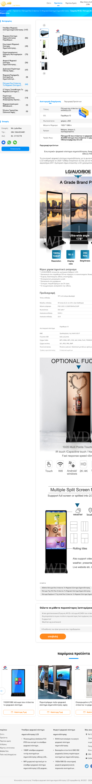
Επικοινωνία (15, 149)
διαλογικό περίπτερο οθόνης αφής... (15, 70)
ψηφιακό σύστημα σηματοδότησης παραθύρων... (15, 38)
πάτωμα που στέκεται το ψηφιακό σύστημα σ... (15, 84)
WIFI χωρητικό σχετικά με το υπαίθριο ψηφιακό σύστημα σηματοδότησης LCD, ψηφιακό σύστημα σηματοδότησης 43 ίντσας (35, 765)
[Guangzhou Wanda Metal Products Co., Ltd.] (10, 4)
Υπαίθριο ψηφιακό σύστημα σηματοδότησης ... (15, 30)
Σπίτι (2, 734)
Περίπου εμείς (5, 741)
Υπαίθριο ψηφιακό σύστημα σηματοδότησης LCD (33, 732)
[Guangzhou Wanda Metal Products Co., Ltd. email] (3, 142)
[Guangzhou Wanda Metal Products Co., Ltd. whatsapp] (9, 142)
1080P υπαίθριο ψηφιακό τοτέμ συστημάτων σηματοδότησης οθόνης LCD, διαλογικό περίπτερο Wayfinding (34, 754)
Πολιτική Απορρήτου (8, 755)
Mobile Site (4, 751)
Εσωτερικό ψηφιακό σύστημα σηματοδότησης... (15, 46)
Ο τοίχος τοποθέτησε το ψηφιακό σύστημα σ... (15, 90)
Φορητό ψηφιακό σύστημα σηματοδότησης (64, 732)
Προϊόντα (3, 738)
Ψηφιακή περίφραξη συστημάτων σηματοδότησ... (15, 77)
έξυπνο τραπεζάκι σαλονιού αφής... (15, 111)
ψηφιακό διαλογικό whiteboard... (15, 105)
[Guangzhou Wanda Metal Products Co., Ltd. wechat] (15, 142)
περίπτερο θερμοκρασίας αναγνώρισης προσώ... (15, 98)
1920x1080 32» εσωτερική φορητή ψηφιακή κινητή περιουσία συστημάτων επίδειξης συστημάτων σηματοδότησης (65, 765)
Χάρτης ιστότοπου (7, 748)
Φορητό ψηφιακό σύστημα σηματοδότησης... (15, 62)
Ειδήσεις (3, 744)
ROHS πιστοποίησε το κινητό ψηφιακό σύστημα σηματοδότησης (67, 742)
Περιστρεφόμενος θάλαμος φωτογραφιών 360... (15, 54)
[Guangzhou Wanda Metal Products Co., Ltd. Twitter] (87, 766)
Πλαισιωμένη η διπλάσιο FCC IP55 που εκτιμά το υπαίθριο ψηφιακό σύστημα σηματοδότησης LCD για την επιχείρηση (34, 742)
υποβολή (53, 636)
